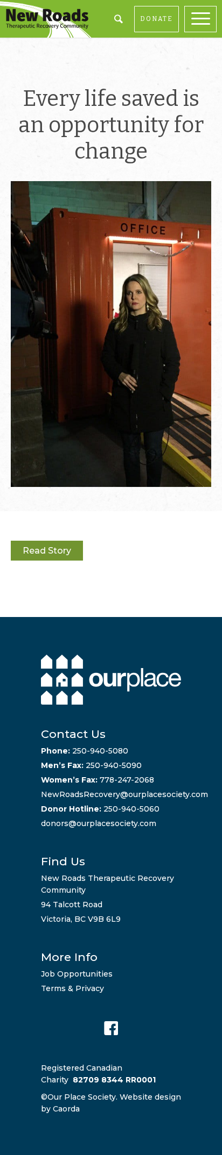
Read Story (47, 551)
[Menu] (203, 19)
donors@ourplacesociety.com (98, 823)
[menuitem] (203, 19)
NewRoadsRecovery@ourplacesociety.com (124, 794)
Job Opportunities (77, 974)
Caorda (66, 1109)
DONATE (156, 19)
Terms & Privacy (72, 988)
